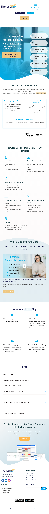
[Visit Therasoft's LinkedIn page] (6, 480)
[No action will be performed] (36, 4)
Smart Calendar (9, 161)
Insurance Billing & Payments (14, 182)
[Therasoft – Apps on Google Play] (29, 500)
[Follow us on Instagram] (9, 480)
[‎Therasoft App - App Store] (19, 500)
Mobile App (8, 222)
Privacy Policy (32, 508)
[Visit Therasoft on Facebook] (2, 480)
